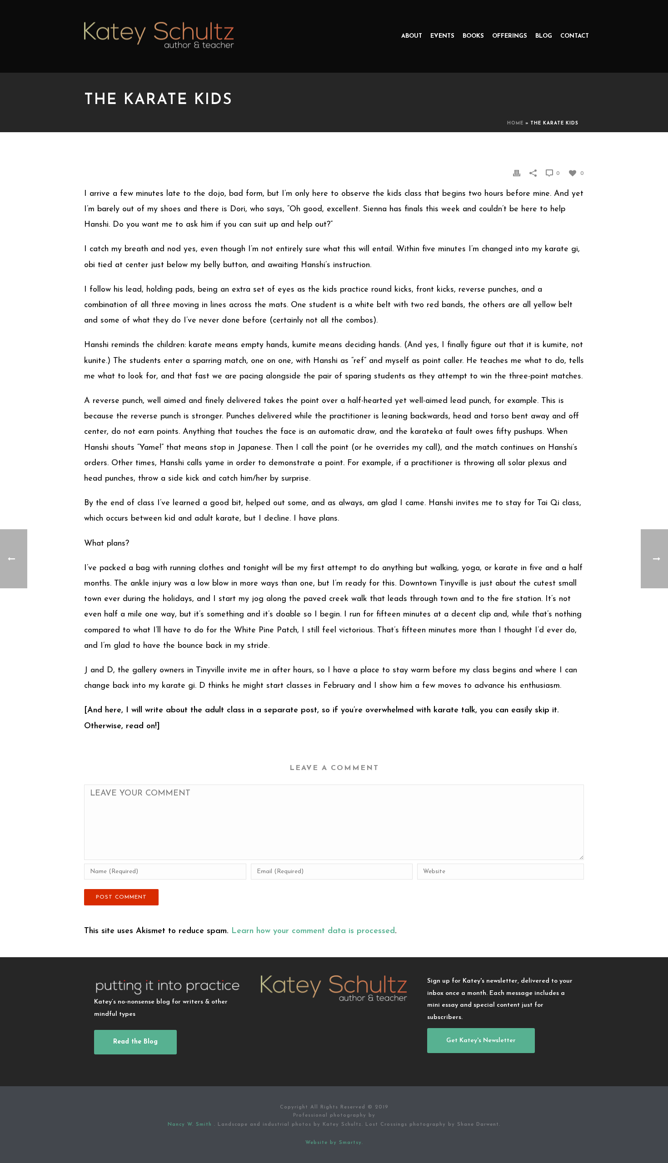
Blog (543, 36)
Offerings (509, 36)
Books (473, 36)
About (411, 36)
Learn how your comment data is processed (313, 931)
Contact (574, 36)
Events (442, 36)
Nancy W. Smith (191, 1124)
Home (515, 123)
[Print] (516, 173)
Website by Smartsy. (334, 1142)
